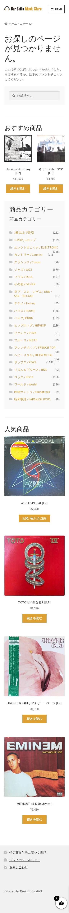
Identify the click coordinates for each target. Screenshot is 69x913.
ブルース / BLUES (25, 340)
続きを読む (18, 188)
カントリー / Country (28, 255)
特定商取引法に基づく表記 (27, 852)
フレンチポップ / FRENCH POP (35, 347)
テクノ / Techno (24, 303)
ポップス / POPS (25, 362)
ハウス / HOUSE (24, 311)
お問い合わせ (18, 867)
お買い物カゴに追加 (34, 518)
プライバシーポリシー (24, 860)
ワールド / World (25, 384)
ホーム (13, 23)
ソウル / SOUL (23, 277)
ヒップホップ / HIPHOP (30, 325)
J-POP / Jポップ (25, 240)
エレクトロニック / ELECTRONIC (36, 247)
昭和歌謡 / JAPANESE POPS (32, 399)
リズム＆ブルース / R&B (30, 370)
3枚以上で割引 (24, 232)
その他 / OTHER (24, 284)
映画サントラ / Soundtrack (32, 392)
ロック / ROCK (23, 377)
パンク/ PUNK (23, 318)
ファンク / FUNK (25, 333)
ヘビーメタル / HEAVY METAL (33, 355)
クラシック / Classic (27, 262)
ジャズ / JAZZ (23, 269)
